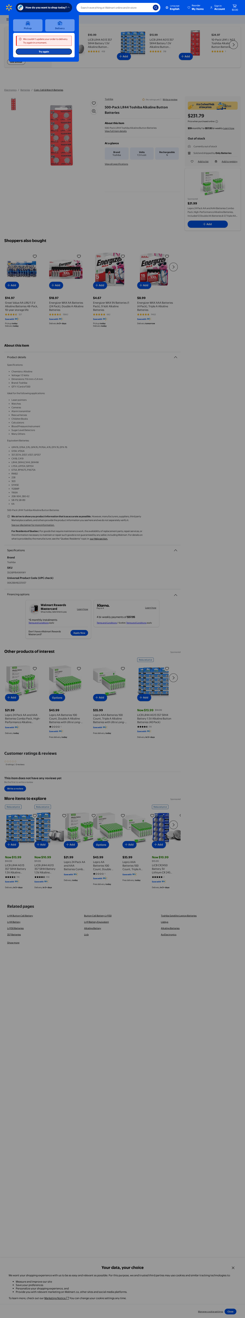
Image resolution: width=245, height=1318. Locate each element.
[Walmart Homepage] (9, 7)
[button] (195, 7)
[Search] (156, 7)
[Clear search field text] (147, 7)
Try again (44, 51)
